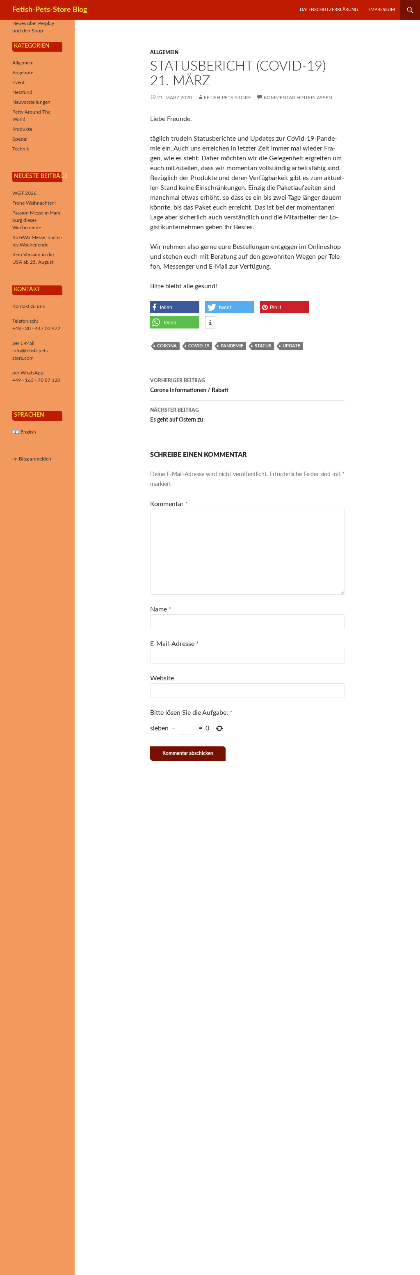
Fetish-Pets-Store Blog (49, 10)
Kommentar (169, 504)
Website (162, 678)
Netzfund (22, 92)
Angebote (22, 72)
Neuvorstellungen (31, 102)
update (291, 346)
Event (18, 82)
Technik (20, 148)
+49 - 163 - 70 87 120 (36, 380)
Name (160, 609)
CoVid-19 (198, 346)
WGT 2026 (24, 193)
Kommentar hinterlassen (298, 97)
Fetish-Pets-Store (227, 97)
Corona (167, 346)
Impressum (382, 9)
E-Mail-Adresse (174, 644)
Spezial (19, 139)
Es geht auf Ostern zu (176, 415)
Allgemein (164, 52)
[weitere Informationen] (210, 323)
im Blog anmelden (31, 458)
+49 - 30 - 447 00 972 (36, 328)
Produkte (22, 129)
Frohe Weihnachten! (34, 203)
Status (263, 346)
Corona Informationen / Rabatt (189, 385)
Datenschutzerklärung (329, 9)
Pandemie (232, 346)
